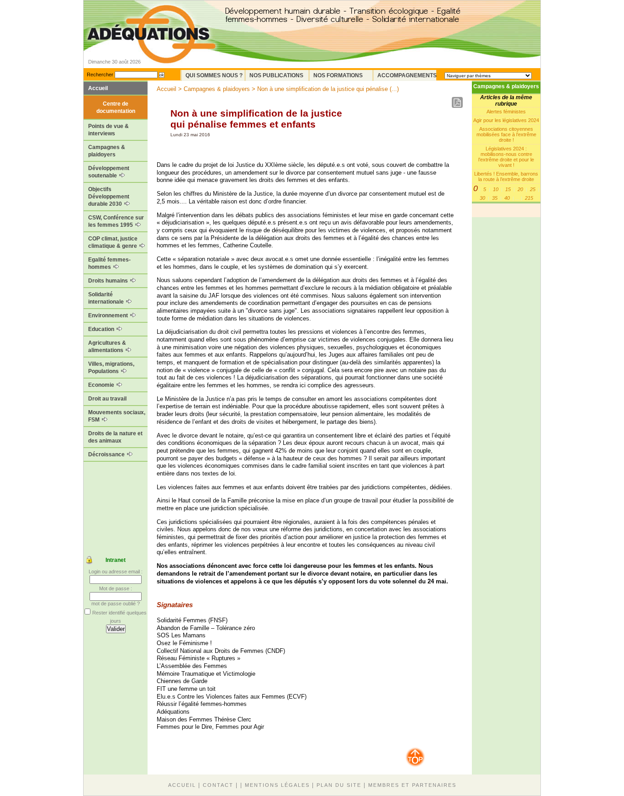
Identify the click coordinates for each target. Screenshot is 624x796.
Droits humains (108, 281)
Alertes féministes (506, 111)
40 (507, 198)
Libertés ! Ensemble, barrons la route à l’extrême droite (506, 176)
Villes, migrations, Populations (111, 367)
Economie (102, 385)
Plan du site (339, 785)
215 (529, 198)
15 (508, 189)
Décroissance (107, 454)
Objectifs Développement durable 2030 (108, 196)
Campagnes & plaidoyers (106, 151)
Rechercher (100, 74)
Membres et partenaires (412, 785)
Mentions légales (277, 785)
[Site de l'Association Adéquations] (151, 47)
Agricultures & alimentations (107, 346)
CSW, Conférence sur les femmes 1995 (116, 221)
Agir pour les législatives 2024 (506, 120)
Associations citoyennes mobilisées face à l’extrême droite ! (506, 134)
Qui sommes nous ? (214, 75)
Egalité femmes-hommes (109, 263)
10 (495, 189)
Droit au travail (107, 398)
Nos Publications (276, 75)
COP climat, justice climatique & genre (113, 242)
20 (520, 189)
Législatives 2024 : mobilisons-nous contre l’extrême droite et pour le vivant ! (506, 157)
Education (102, 329)
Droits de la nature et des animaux (115, 437)
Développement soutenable (108, 172)
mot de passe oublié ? (115, 603)
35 (494, 198)
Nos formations (338, 75)
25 (532, 189)
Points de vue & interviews (108, 130)
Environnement (108, 315)
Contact (218, 785)
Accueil (98, 88)
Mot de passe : (115, 588)
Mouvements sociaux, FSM (116, 416)
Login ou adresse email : (116, 571)
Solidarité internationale (106, 298)
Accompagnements (406, 75)
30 (482, 198)
